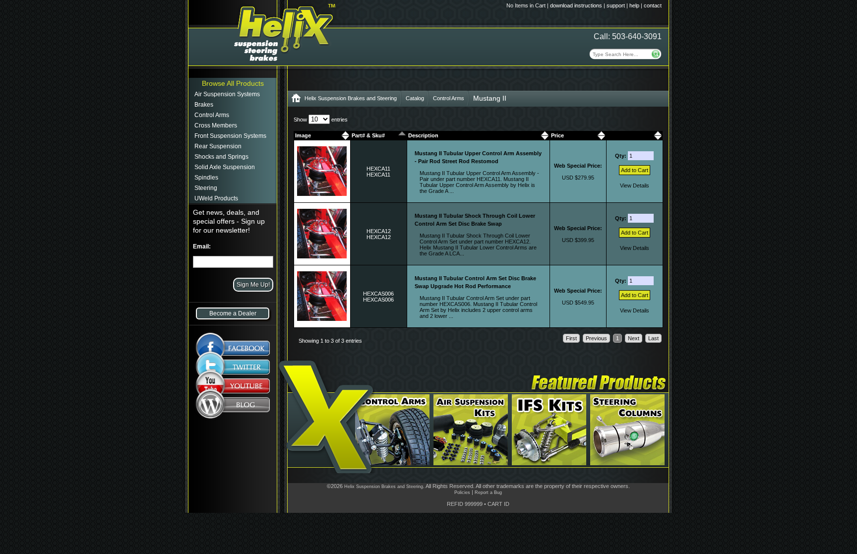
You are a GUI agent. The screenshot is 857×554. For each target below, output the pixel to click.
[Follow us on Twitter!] (233, 367)
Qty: (621, 156)
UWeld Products (216, 198)
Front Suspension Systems (230, 135)
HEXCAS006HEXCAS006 (378, 297)
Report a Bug (488, 492)
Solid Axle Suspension (224, 167)
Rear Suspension (218, 146)
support (616, 5)
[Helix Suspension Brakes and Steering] (296, 100)
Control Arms (211, 115)
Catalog (415, 98)
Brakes (203, 104)
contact (653, 5)
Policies (462, 492)
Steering (205, 188)
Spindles (206, 177)
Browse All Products (233, 83)
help (634, 5)
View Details (634, 185)
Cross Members (215, 125)
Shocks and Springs (221, 156)
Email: (202, 246)
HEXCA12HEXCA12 (379, 234)
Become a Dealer (232, 313)
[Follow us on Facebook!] (233, 343)
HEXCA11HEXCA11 (378, 172)
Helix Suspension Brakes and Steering (351, 98)
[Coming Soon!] (233, 387)
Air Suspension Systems (227, 94)
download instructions (576, 5)
